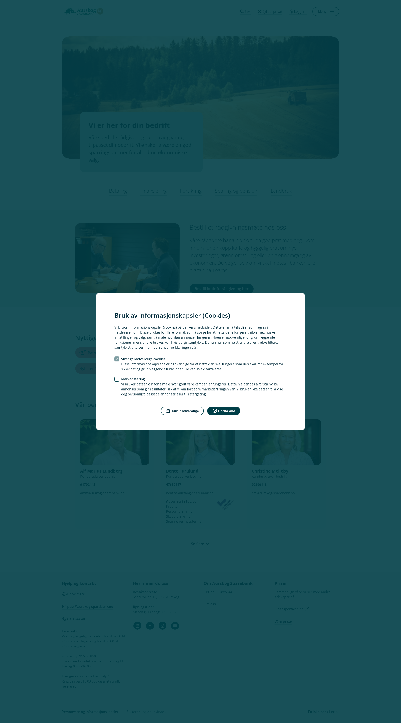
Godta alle (226, 411)
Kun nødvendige (185, 411)
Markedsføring (133, 379)
